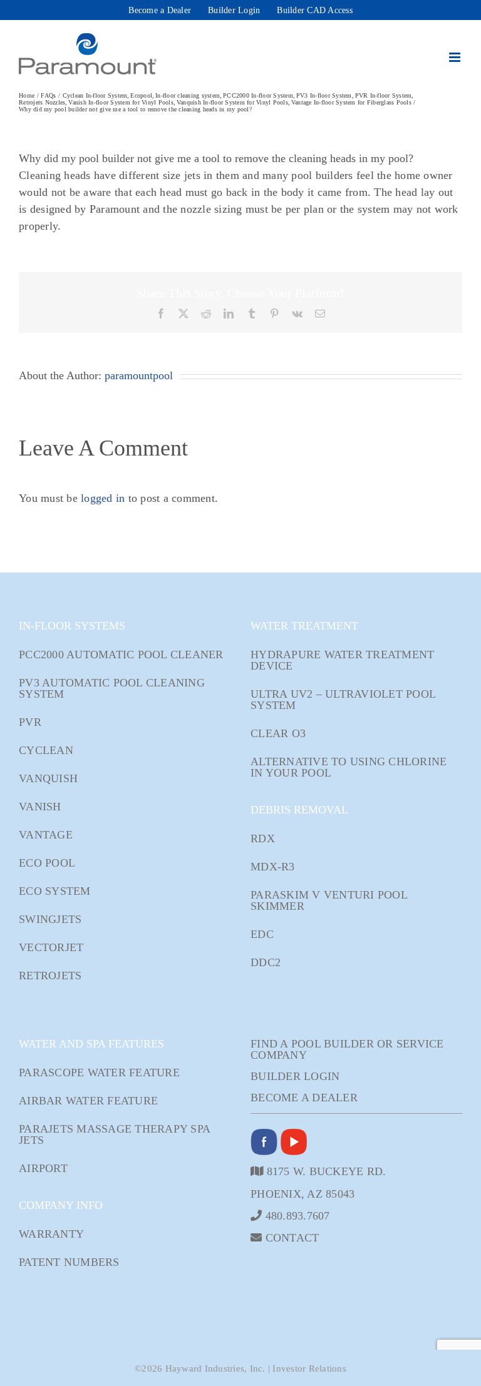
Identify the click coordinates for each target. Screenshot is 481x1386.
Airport (43, 1168)
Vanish (40, 806)
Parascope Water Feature (99, 1072)
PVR (30, 722)
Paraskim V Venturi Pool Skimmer (329, 900)
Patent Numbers (69, 1262)
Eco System (55, 891)
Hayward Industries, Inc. (215, 1368)
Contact (290, 1237)
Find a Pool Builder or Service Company (347, 1049)
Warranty (51, 1234)
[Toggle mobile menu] (455, 57)
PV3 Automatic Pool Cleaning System (112, 688)
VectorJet (51, 947)
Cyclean (46, 750)
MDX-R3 (273, 866)
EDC (262, 934)
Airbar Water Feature (88, 1100)
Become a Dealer (304, 1097)
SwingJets (50, 919)
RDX (263, 838)
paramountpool (139, 375)
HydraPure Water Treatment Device (342, 660)
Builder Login (295, 1076)
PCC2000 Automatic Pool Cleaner (121, 654)
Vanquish (48, 778)
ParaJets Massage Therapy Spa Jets (114, 1134)
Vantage (46, 834)
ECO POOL (47, 863)
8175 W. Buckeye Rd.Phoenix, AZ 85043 (318, 1182)
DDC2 (266, 962)
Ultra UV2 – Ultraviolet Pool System (343, 699)
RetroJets (50, 975)
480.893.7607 (295, 1215)
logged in (103, 498)
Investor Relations (309, 1368)
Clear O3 (278, 733)
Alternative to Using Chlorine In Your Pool (349, 767)
